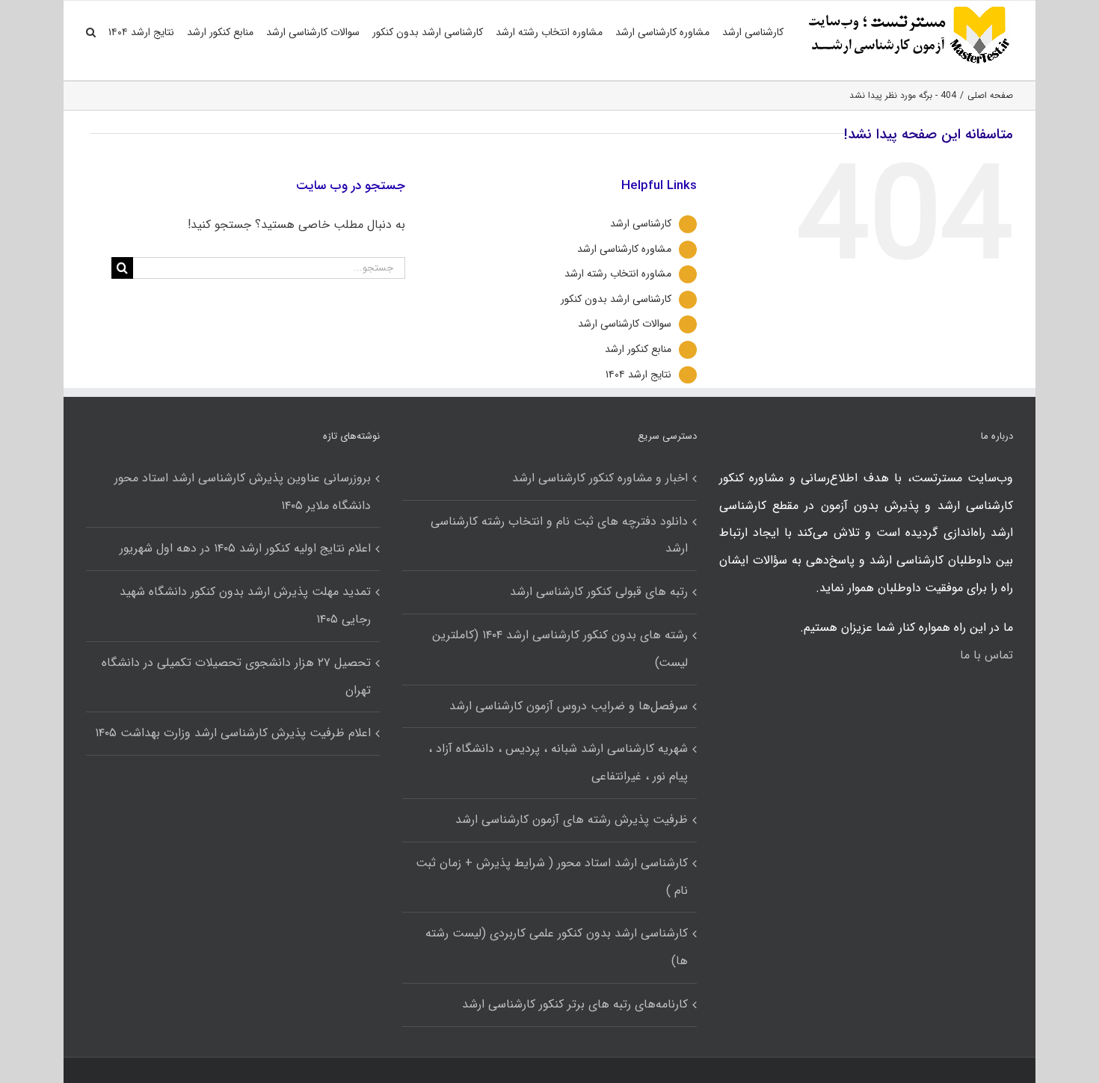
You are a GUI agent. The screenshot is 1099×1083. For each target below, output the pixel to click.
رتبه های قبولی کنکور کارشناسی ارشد (598, 591)
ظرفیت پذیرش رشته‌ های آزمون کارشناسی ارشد (571, 819)
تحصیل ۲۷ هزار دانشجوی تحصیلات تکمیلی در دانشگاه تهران (236, 676)
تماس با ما (986, 655)
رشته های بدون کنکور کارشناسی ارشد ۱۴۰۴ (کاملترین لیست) (559, 649)
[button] (91, 32)
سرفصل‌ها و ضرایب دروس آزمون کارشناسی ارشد (568, 706)
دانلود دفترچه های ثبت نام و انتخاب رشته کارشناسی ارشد (559, 535)
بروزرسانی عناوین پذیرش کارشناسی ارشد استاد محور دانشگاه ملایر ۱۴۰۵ (242, 492)
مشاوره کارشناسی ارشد (624, 249)
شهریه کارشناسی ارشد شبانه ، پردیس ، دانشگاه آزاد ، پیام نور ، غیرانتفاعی (557, 762)
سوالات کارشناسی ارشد (624, 323)
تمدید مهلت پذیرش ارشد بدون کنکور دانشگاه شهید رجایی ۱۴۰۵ (245, 605)
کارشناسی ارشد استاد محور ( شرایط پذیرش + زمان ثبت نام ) (551, 877)
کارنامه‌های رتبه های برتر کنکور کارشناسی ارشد (574, 1004)
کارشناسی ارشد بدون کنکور (616, 299)
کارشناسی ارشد (640, 223)
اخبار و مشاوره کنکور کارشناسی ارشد (599, 478)
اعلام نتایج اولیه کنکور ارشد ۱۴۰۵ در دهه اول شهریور (245, 548)
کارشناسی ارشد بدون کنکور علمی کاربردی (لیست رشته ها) (556, 947)
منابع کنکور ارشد (638, 349)
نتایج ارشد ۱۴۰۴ (638, 374)
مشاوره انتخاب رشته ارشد (617, 273)
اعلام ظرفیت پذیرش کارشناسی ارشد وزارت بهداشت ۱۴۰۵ (233, 732)
